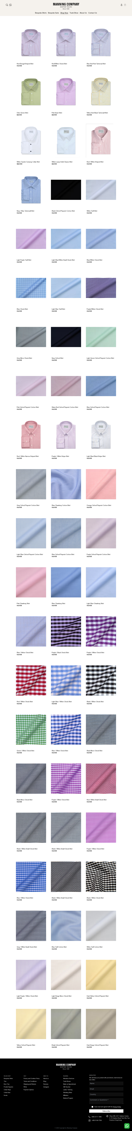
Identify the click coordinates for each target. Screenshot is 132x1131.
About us (46, 1078)
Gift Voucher (66, 1087)
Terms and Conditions (30, 1081)
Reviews (45, 1084)
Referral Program (68, 1098)
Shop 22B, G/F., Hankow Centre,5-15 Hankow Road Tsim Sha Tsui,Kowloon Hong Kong (119, 1118)
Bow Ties (6, 1084)
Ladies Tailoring (67, 1090)
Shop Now (64, 13)
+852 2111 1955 (96, 1117)
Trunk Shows (67, 1081)
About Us (83, 13)
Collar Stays (7, 1090)
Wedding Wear (67, 1092)
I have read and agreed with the (107, 1107)
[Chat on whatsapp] (10, 5)
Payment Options (29, 1090)
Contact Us (92, 13)
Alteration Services (68, 1078)
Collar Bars (7, 1092)
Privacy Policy (117, 1107)
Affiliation (65, 1095)
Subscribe (106, 1111)
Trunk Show (74, 13)
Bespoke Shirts (41, 13)
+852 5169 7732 (97, 1120)
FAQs (25, 1087)
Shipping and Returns (30, 1084)
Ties (5, 1081)
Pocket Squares (8, 1087)
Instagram (46, 1087)
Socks (5, 1095)
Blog (44, 1081)
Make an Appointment (69, 1084)
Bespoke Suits (53, 13)
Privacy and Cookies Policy (32, 1078)
